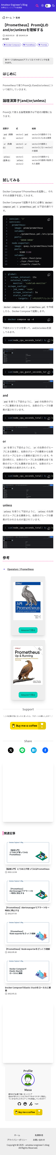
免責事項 (39, 1135)
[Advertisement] (28, 791)
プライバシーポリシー (17, 1139)
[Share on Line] (22, 750)
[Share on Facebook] (45, 750)
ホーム (17, 1135)
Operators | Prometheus (20, 569)
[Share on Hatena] (34, 750)
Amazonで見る (28, 630)
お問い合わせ (39, 1139)
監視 (18, 17)
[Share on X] (11, 750)
